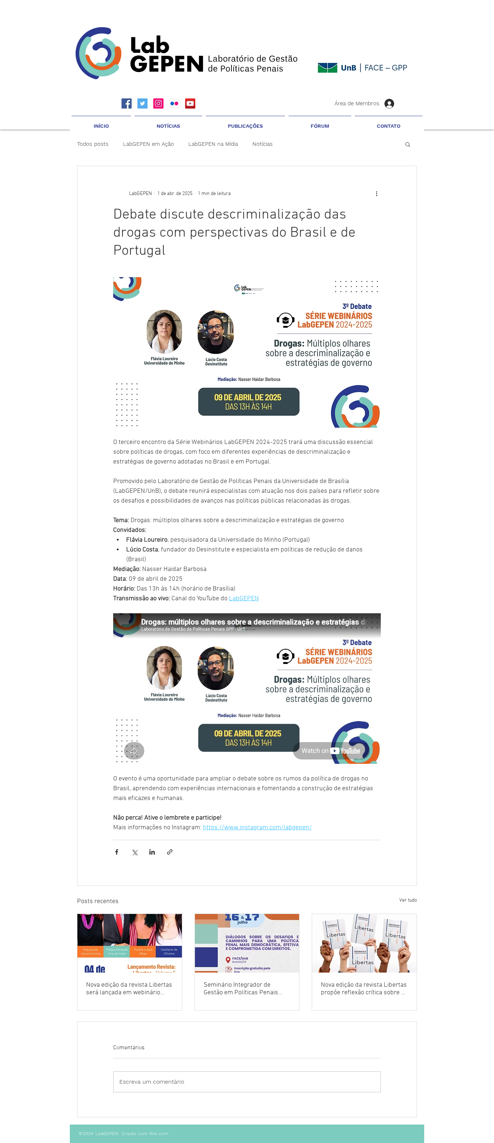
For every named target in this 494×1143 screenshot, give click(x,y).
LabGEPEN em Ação (148, 144)
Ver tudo (408, 900)
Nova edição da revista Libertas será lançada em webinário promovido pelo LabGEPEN (129, 988)
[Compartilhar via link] (169, 851)
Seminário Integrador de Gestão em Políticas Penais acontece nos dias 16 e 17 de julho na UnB (243, 988)
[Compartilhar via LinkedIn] (152, 851)
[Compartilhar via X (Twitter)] (134, 851)
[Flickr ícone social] (174, 103)
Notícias (262, 144)
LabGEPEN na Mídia (213, 144)
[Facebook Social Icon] (127, 103)
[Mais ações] (376, 193)
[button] (168, 123)
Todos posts (92, 144)
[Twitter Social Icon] (142, 103)
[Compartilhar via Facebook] (116, 851)
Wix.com (159, 1133)
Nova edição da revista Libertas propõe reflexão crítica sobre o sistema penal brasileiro (364, 988)
